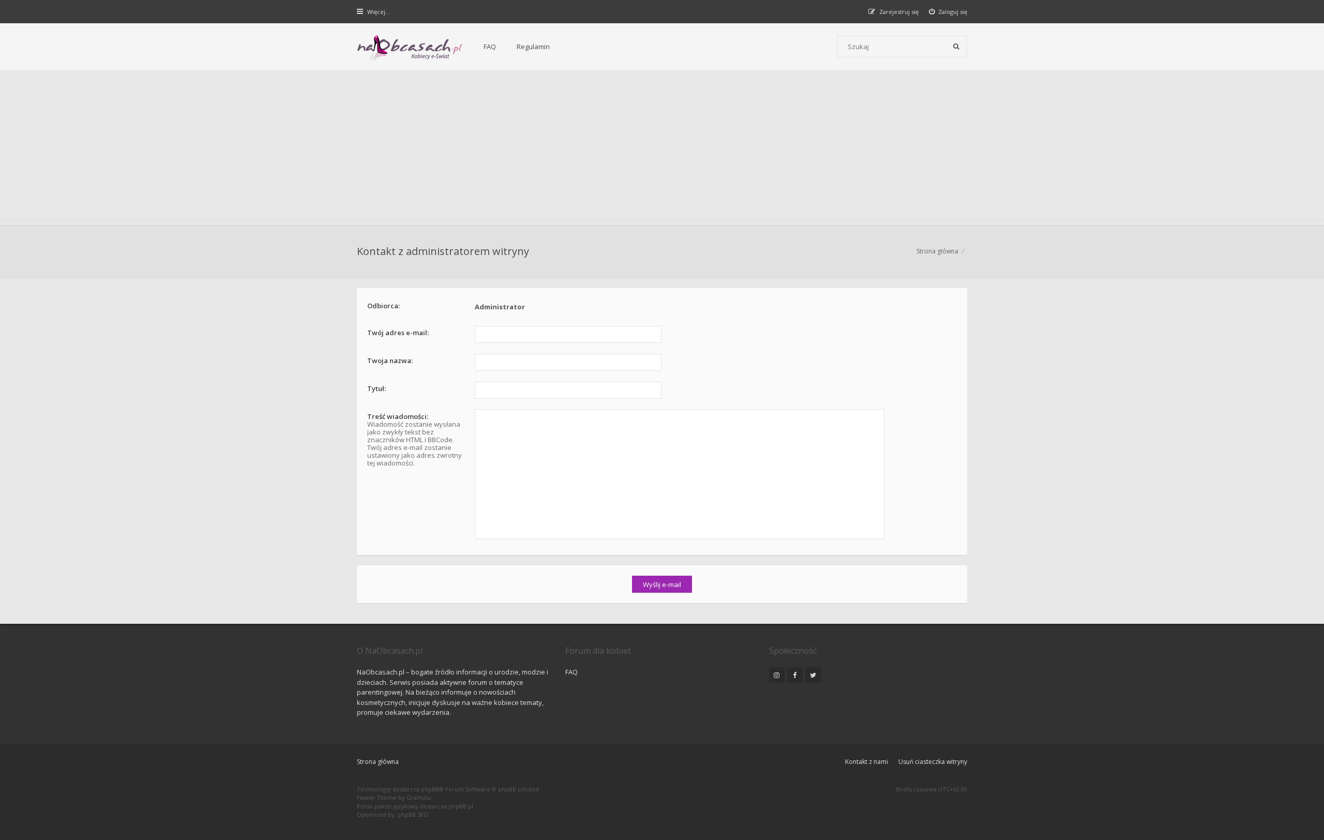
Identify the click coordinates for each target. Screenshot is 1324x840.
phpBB (430, 789)
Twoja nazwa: (390, 360)
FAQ (490, 46)
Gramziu (419, 797)
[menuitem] (948, 12)
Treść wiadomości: (397, 416)
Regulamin (533, 46)
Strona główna (378, 761)
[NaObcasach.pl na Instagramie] (777, 675)
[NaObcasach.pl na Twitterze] (813, 675)
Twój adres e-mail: (398, 332)
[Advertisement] (662, 147)
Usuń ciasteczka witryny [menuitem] (932, 761)
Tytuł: (376, 388)
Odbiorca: (383, 305)
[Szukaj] (956, 46)
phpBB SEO (413, 814)
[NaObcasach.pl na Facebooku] (795, 675)
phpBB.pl (460, 806)
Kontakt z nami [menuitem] (866, 761)
